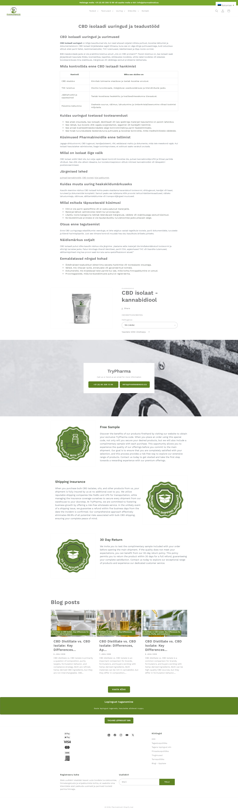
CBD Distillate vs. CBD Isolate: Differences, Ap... (117, 645)
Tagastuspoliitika (159, 743)
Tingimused (157, 755)
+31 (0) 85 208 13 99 (103, 384)
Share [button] (127, 308)
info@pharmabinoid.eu (134, 384)
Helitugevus (127, 320)
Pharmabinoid (117, 807)
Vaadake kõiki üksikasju (134, 332)
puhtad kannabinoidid (70, 178)
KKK (153, 739)
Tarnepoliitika (158, 759)
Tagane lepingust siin (161, 747)
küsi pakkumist (102, 178)
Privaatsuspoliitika (160, 751)
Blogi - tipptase (159, 763)
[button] (94, 11)
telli (167, 782)
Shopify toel (128, 807)
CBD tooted (87, 178)
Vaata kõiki (119, 689)
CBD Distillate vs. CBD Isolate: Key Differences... (72, 645)
